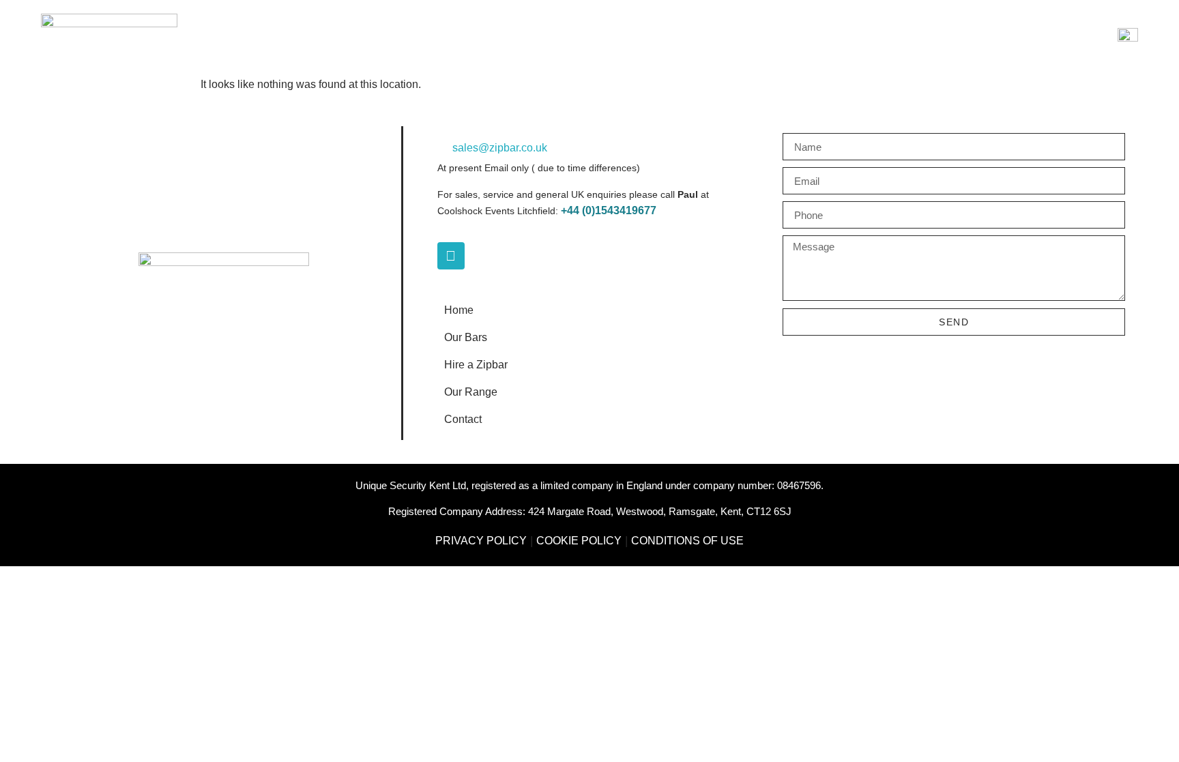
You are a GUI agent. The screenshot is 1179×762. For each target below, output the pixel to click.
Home (459, 310)
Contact (463, 419)
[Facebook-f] (451, 255)
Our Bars (465, 337)
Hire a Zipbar (476, 364)
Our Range (470, 392)
